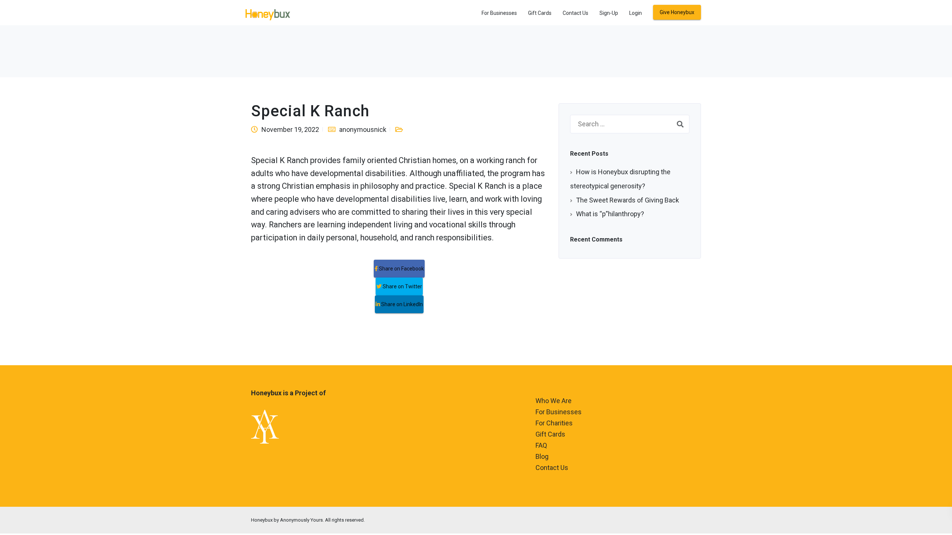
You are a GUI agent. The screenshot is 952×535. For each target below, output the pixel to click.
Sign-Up (608, 13)
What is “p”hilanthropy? (610, 214)
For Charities (554, 423)
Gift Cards (539, 13)
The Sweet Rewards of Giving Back (627, 200)
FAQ (541, 445)
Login (635, 13)
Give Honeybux (677, 12)
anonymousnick (362, 129)
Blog (542, 456)
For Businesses (499, 13)
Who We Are (554, 401)
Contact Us (575, 13)
